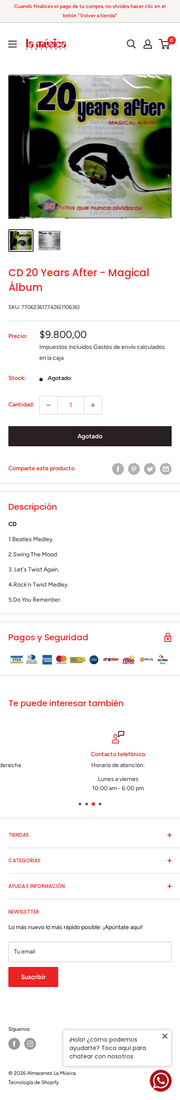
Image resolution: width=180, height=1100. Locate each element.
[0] (164, 44)
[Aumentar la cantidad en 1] (93, 405)
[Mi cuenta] (148, 44)
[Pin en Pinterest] (134, 469)
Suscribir (33, 977)
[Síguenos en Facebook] (14, 1044)
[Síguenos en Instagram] (30, 1044)
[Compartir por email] (166, 469)
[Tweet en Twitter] (150, 469)
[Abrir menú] (12, 44)
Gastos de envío (114, 347)
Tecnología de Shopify (33, 1082)
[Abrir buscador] (131, 44)
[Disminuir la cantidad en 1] (48, 405)
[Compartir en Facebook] (118, 469)
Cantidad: (21, 404)
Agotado (90, 436)
